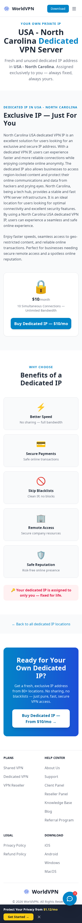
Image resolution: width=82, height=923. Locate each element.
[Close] (39, 917)
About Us (52, 767)
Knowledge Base (58, 802)
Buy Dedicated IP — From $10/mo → (41, 718)
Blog (48, 811)
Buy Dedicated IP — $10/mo (41, 323)
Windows (52, 862)
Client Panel (54, 785)
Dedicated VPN (15, 776)
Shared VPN (13, 767)
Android (51, 854)
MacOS (50, 871)
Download (58, 9)
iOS (47, 845)
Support (51, 776)
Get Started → (18, 917)
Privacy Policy (14, 845)
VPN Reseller (13, 785)
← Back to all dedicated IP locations (41, 624)
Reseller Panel (56, 794)
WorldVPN (45, 891)
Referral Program (59, 820)
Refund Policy (14, 854)
